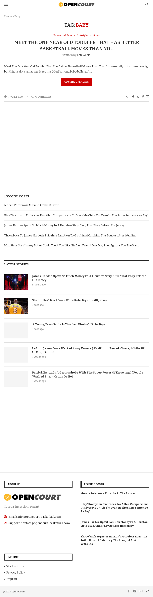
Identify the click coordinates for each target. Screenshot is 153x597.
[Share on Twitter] (137, 97)
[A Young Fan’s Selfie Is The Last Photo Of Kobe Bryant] (16, 330)
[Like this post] (127, 97)
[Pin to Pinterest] (142, 97)
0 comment (43, 96)
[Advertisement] (76, 153)
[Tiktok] (147, 591)
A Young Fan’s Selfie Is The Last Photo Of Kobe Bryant (70, 324)
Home (8, 16)
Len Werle (83, 55)
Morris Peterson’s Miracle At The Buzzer (31, 205)
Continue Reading (76, 81)
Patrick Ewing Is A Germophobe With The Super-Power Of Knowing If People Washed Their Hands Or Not (87, 374)
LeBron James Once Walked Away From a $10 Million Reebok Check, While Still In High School (89, 350)
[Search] (147, 4)
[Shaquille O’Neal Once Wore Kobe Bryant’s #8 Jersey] (16, 306)
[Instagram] (135, 591)
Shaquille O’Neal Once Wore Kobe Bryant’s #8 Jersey (69, 300)
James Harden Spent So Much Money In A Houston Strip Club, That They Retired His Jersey (64, 225)
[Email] (141, 591)
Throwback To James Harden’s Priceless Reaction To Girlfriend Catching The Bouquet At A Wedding (70, 235)
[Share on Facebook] (133, 97)
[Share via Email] (147, 97)
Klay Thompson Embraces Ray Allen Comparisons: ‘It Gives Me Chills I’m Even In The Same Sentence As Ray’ (76, 215)
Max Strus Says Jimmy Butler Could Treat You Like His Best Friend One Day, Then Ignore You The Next (71, 245)
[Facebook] (129, 591)
